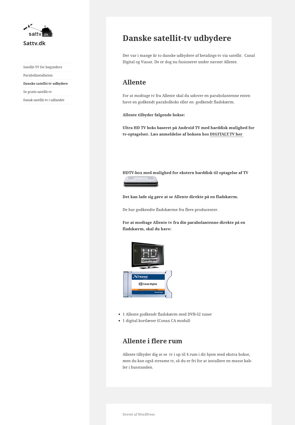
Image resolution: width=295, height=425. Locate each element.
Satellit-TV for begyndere (42, 67)
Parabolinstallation (38, 75)
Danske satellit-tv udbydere (45, 83)
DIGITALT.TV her (226, 134)
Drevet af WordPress (139, 414)
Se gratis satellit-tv (37, 92)
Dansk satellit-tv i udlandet (43, 100)
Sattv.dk (34, 43)
